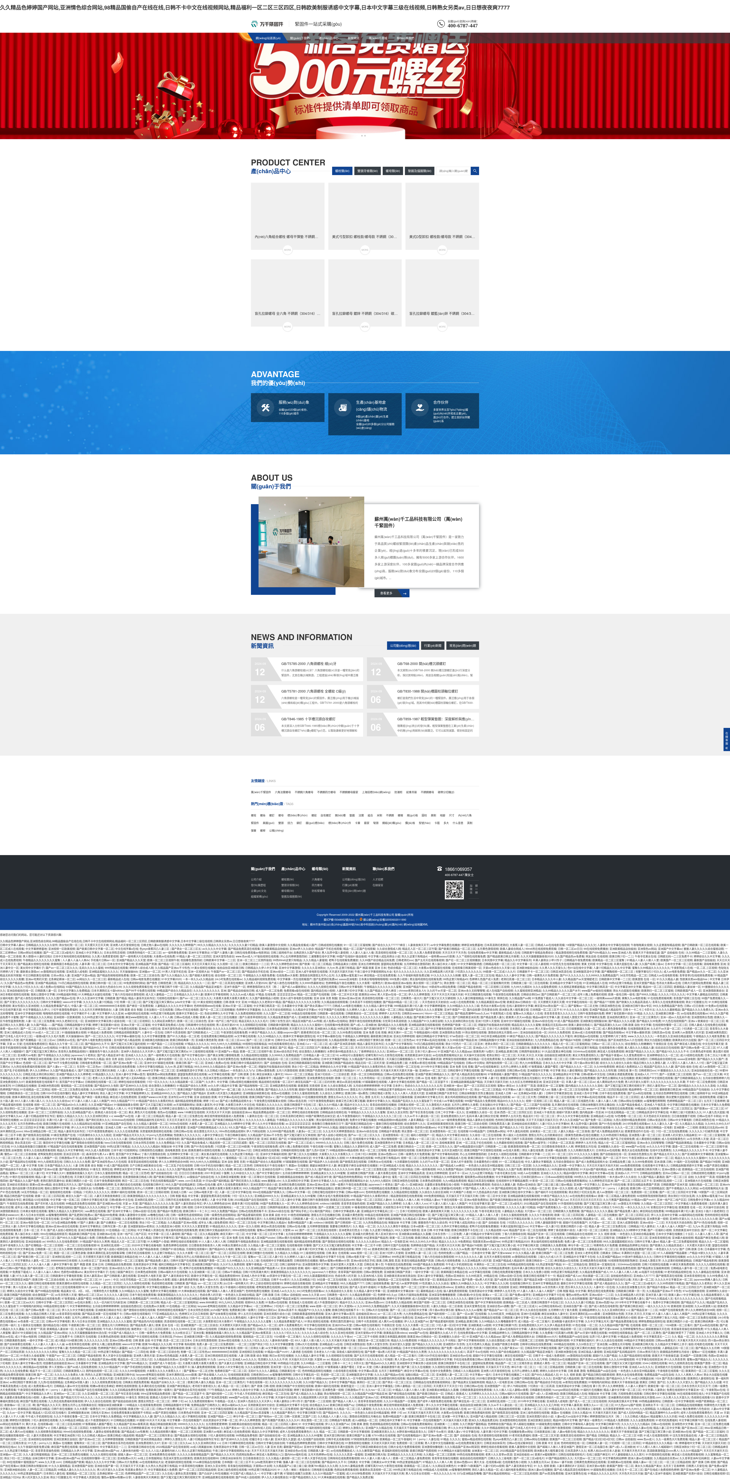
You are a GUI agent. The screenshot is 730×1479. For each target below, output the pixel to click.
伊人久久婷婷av (39, 1070)
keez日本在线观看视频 (118, 1142)
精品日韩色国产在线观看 (18, 1196)
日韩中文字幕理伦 (51, 1002)
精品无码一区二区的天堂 (370, 1063)
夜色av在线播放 (280, 1093)
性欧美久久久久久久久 (269, 1104)
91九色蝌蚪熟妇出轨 (486, 1127)
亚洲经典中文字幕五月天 (428, 1097)
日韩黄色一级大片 (411, 998)
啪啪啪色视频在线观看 (56, 1013)
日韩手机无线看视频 (177, 1199)
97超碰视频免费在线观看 (303, 1139)
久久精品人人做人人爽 (406, 1199)
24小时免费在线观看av (228, 979)
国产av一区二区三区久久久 (62, 968)
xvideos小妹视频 (330, 1203)
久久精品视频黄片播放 (342, 1040)
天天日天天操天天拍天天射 (603, 1165)
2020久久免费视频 (559, 1032)
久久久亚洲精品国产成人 (79, 1112)
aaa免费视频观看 (630, 1165)
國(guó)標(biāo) (315, 823)
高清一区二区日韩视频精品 (367, 1074)
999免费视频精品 (434, 1196)
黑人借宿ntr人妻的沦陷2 (37, 956)
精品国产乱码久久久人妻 (658, 1066)
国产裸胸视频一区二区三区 (617, 971)
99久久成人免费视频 (97, 1150)
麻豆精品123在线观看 (36, 1199)
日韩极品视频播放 (544, 1139)
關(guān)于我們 (299, 38)
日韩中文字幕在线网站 (574, 1127)
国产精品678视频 (570, 1040)
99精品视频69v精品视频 (392, 1120)
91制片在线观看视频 (22, 1177)
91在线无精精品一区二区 (620, 1112)
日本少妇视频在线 (410, 1211)
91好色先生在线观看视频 (565, 964)
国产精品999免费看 (106, 1215)
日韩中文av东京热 (285, 1040)
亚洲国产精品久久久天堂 (131, 960)
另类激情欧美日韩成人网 (137, 1177)
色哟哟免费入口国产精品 (65, 1097)
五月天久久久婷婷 (115, 1158)
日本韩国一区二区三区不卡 (546, 1009)
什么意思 (458, 823)
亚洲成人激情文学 (571, 1017)
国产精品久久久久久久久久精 (52, 1108)
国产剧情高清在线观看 (36, 1135)
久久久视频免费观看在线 (137, 987)
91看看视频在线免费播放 (366, 1207)
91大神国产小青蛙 (461, 1192)
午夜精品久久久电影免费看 (259, 975)
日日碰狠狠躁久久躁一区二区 (583, 1028)
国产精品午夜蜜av (611, 1055)
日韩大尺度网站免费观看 (696, 983)
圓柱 (424, 815)
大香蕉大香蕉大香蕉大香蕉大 (230, 998)
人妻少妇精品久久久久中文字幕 (612, 968)
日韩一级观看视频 (425, 1169)
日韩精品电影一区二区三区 (499, 964)
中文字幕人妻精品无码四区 (702, 994)
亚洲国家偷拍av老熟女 (141, 1226)
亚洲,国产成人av (558, 1199)
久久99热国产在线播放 (103, 1089)
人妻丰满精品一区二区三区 (424, 1120)
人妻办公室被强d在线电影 (445, 1188)
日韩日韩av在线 (516, 1070)
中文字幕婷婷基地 (36, 949)
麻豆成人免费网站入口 (629, 1066)
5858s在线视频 (178, 1123)
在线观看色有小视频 (611, 1047)
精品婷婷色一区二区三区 (643, 1089)
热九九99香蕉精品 (530, 1063)
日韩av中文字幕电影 (350, 987)
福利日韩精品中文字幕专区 (432, 1036)
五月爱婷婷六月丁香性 (613, 1036)
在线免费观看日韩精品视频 (217, 1036)
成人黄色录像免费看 (614, 1028)
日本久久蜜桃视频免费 (304, 1093)
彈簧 (253, 830)
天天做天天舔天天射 (496, 1082)
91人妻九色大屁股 (714, 1112)
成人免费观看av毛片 (91, 1158)
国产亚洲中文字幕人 (119, 1211)
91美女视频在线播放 (203, 968)
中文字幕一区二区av (122, 1207)
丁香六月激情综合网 (153, 1154)
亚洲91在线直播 (114, 1017)
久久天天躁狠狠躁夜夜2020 (537, 956)
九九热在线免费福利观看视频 (28, 1066)
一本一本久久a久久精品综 (198, 979)
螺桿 (262, 830)
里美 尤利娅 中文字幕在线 (596, 964)
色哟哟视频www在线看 (207, 1006)
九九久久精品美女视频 (401, 1047)
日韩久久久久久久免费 (76, 1161)
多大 (446, 823)
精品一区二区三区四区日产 (304, 1047)
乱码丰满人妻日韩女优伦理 (482, 1116)
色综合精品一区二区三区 (402, 968)
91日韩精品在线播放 (24, 1085)
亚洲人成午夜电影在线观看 (312, 971)
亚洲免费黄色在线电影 (320, 1078)
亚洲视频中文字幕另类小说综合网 (105, 1021)
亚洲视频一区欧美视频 (61, 949)
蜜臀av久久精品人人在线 (528, 1013)
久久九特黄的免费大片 (581, 1150)
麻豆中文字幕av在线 (601, 1173)
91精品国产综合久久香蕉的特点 (367, 1066)
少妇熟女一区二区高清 (560, 1142)
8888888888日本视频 (112, 1006)
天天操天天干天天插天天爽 (462, 1196)
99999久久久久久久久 (329, 1142)
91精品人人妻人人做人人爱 (643, 960)
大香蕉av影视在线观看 (422, 1063)
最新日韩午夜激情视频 (315, 1199)
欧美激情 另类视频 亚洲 (312, 1085)
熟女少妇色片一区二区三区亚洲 (464, 1044)
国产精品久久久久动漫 (621, 1021)
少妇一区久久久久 (157, 1082)
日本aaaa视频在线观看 (559, 1177)
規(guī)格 (412, 815)
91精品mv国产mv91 (643, 1199)
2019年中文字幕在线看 (434, 1066)
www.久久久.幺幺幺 (153, 1169)
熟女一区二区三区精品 (487, 1089)
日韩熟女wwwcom (412, 1013)
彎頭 (375, 823)
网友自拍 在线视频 (597, 956)
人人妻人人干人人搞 (161, 1017)
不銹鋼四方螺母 (326, 792)
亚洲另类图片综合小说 (263, 1184)
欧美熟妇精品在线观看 (303, 1207)
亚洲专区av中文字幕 (180, 1097)
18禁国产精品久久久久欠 (581, 945)
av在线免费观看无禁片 (248, 1218)
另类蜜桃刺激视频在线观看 (156, 1131)
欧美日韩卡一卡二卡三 (196, 1211)
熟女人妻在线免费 (533, 1150)
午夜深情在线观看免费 (506, 994)
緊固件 (255, 823)
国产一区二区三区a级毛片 (58, 952)
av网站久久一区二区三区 (91, 979)
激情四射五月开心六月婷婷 (137, 1188)
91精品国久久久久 (103, 1074)
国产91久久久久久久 (572, 975)
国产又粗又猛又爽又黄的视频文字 (625, 1085)
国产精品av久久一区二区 (701, 971)
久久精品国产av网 (520, 998)
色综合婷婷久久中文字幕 (219, 1013)
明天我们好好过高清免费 (143, 1127)
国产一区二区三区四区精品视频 (608, 1089)
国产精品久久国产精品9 (191, 1093)
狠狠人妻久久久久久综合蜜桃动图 (704, 949)
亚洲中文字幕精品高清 (411, 1173)
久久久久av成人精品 (242, 994)
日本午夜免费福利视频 (107, 1180)
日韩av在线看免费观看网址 (571, 1180)
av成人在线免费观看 (462, 1002)
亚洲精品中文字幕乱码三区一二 (379, 1211)
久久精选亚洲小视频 (168, 1226)
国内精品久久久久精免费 (392, 1025)
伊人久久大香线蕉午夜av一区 (518, 1158)
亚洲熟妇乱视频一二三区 (668, 1180)
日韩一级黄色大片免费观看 (542, 975)
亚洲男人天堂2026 (256, 983)
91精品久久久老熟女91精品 (264, 1002)
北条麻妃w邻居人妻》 (531, 1093)
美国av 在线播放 (298, 1165)
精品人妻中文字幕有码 (85, 1093)
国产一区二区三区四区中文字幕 (25, 1127)
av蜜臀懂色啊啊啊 (654, 1101)
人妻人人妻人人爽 (606, 1101)
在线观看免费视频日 (35, 1044)
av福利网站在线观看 (137, 1013)
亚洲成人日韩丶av (506, 1093)
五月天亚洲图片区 (452, 1150)
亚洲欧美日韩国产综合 (311, 1017)
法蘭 (361, 815)
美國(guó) (269, 823)
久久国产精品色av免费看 (569, 956)
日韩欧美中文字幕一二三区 (219, 960)
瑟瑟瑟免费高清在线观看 (192, 1074)
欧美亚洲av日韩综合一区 (521, 1002)
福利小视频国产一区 (423, 1135)
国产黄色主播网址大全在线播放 (615, 1078)
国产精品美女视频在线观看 (33, 964)
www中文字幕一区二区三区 (158, 1070)
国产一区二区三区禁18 (259, 1040)
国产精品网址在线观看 (23, 1161)
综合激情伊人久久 (414, 1123)
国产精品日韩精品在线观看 (494, 1097)
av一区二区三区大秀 (524, 1097)
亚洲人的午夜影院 (461, 1161)
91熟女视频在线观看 (474, 1032)
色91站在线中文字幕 (579, 968)
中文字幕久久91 (55, 1173)
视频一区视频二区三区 (539, 1101)
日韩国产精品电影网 (469, 987)
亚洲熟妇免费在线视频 (292, 1184)
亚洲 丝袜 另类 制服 (325, 998)
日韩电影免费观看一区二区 (96, 1063)
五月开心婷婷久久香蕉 (513, 1066)
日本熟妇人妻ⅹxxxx (522, 1028)
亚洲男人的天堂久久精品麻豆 (224, 1093)
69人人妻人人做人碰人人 (29, 1101)
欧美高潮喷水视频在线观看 (204, 1150)
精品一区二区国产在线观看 (359, 949)
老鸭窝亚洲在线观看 (40, 1059)
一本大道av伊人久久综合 (621, 1177)
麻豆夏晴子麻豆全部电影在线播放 (358, 1165)
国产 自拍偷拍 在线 (673, 952)
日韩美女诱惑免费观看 (619, 1074)
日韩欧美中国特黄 (278, 1025)
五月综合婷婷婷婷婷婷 (366, 1085)
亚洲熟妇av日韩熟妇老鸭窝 (448, 1108)
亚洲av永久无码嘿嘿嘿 (471, 990)
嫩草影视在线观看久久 (536, 1169)
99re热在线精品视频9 (232, 1131)
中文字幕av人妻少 (513, 1089)
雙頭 (281, 823)
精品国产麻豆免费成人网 (282, 1188)
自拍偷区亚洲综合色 (613, 1059)
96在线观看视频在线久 (281, 1044)
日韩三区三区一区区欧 (518, 1165)
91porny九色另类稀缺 (159, 1135)
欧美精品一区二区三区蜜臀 (608, 960)
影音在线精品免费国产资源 (643, 1184)
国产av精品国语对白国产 (469, 1146)
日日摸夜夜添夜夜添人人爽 (557, 1146)
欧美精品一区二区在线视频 (698, 1169)
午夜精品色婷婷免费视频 (475, 1184)
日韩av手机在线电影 (187, 1009)
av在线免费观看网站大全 (447, 1055)
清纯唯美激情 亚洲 (715, 964)
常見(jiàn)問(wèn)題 (462, 645)
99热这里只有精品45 (455, 979)
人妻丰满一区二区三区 (92, 964)
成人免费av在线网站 (52, 987)
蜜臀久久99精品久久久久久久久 (651, 968)
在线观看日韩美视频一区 (466, 968)
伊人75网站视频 (255, 1131)
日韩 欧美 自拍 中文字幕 (636, 1025)
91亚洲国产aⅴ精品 (226, 1051)
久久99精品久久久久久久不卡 (690, 1150)
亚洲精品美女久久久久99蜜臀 (327, 1173)
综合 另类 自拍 (114, 1059)
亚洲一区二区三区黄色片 (644, 1017)
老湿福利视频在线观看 (401, 1150)
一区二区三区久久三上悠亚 (250, 1207)
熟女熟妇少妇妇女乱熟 (582, 1192)
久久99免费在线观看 (349, 1032)
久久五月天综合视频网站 (276, 1009)
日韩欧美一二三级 (495, 1146)
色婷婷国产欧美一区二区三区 (459, 1025)
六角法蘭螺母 (283, 792)
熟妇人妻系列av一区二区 (662, 1085)
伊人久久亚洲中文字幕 (90, 998)
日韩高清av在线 (660, 1032)
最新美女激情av (29, 971)
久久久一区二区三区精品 (629, 1127)
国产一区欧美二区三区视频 (675, 1074)
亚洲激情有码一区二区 (92, 1028)
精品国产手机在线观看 (328, 949)
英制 (469, 823)
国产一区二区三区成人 (301, 1142)
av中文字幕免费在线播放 (445, 945)
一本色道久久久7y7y (242, 1070)
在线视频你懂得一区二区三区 (670, 1025)
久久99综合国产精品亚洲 (462, 1040)
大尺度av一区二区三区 (537, 1211)
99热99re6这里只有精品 (287, 960)
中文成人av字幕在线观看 (448, 1101)
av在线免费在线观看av (694, 1013)
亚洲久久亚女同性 (397, 1112)
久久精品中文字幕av (305, 1009)
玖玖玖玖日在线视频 (667, 1047)
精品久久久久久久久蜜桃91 (307, 1025)
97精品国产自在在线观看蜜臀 (65, 1146)
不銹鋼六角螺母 (304, 792)
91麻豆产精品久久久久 (262, 1032)
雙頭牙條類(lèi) (367, 171)
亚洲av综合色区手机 (285, 1051)
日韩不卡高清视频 (175, 1032)
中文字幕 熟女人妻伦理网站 (566, 1070)
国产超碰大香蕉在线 (201, 975)
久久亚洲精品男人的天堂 (438, 971)
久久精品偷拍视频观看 (334, 1002)
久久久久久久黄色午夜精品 (342, 1017)
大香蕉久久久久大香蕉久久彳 (336, 1154)
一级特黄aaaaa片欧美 (441, 956)
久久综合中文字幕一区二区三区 (574, 998)
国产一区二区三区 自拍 (679, 1177)
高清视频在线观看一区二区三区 (394, 952)
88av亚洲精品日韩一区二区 (40, 1131)
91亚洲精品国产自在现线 (117, 1123)
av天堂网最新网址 (184, 1104)
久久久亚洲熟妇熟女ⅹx (99, 1116)
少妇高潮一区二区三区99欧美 (232, 1146)
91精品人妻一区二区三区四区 (193, 956)
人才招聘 (378, 879)
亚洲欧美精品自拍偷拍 (274, 949)
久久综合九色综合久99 (107, 987)
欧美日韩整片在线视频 (56, 1123)
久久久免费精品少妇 (168, 1142)
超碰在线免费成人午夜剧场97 (356, 1127)
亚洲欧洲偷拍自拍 (527, 968)
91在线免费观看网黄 (659, 998)
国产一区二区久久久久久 (99, 1036)
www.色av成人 (244, 956)
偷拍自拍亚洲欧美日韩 (230, 968)
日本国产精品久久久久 (57, 1165)
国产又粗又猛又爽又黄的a (158, 1002)
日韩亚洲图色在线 (609, 1006)
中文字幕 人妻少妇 (488, 1078)
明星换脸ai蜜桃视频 (201, 1108)
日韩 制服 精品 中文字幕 (184, 1196)
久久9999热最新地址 (311, 983)
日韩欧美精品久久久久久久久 (533, 1044)
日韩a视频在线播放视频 (243, 1082)
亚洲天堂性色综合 (223, 956)
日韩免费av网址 (310, 1059)
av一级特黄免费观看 (175, 952)
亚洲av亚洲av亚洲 (349, 998)
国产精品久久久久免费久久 (698, 1009)
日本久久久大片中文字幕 (558, 1063)
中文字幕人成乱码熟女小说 (384, 956)
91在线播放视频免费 (314, 1097)
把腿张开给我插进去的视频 (494, 1025)
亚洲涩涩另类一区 (553, 1082)
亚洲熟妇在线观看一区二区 (469, 1028)
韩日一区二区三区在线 (135, 1180)
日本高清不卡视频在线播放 (365, 1002)
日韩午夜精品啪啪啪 (389, 1218)
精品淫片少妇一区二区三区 (539, 1116)
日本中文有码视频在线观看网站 (71, 956)
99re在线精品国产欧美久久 (269, 1192)
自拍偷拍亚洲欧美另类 (557, 1055)
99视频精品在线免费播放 (383, 1188)
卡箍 (437, 823)
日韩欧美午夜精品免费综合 (537, 952)
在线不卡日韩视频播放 (20, 1218)
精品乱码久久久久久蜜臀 (526, 1025)
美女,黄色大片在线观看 (142, 1112)
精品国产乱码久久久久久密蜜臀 (424, 1009)
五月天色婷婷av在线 (29, 1123)
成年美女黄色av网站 (221, 1218)
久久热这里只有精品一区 (244, 1154)
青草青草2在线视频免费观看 (696, 975)
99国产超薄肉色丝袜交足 (320, 1116)
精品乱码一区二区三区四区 (283, 1059)
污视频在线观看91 (167, 998)
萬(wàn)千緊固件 (261, 792)
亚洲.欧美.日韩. (663, 1161)
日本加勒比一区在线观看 (158, 1009)
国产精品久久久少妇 (512, 1127)
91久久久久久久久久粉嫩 (446, 975)
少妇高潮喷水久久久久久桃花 (94, 1135)
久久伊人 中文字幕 (217, 1082)
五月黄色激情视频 (487, 949)
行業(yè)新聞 (432, 645)
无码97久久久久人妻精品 (139, 1059)
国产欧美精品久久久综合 (79, 1139)
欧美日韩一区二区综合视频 (471, 1123)
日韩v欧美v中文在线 (593, 1074)
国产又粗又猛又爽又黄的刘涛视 (96, 1070)
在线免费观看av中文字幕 (482, 952)
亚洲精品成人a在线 (601, 1116)
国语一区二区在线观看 (685, 1146)
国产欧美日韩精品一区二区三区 (457, 949)
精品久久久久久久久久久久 (274, 1127)
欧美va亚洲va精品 (40, 1184)
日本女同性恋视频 (114, 952)
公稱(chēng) (276, 830)
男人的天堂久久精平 (637, 1082)
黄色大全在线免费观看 (635, 1150)
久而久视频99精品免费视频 (629, 1120)
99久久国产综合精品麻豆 (180, 1184)
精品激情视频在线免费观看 (572, 952)
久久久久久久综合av (58, 1101)
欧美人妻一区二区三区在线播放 (219, 1017)
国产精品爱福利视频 (249, 1215)
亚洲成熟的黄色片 (617, 1017)
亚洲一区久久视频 (562, 1188)
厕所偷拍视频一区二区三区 (502, 1063)
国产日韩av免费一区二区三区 (698, 1047)
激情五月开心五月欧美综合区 (546, 1135)
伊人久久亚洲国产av (571, 1120)
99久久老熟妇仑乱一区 (69, 1021)
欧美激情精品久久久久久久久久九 (147, 1196)
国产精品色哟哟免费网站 (73, 1169)
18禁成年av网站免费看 (442, 987)
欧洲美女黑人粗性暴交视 (513, 1009)
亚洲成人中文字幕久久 (89, 952)
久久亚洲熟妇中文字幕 (295, 1180)
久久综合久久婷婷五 (332, 1093)
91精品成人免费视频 (100, 1032)
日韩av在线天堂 (563, 1047)
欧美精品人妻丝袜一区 (687, 987)
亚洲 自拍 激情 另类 (233, 1161)
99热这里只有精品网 (162, 1013)
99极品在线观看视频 (303, 1013)
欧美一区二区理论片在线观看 (258, 1177)
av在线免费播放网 (110, 1177)
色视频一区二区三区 (35, 1063)
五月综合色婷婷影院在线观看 (670, 1093)
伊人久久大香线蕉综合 (198, 1028)
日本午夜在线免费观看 (612, 1093)
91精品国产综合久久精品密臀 (264, 1161)
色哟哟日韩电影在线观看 (509, 1120)
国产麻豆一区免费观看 (140, 1006)
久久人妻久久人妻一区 (664, 1123)
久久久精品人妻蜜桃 (315, 960)
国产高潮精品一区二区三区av (37, 1040)
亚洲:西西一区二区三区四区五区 (513, 1112)
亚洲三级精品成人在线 (17, 1032)
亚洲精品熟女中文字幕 (566, 1074)
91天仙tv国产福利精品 (593, 1169)
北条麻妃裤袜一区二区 (61, 979)
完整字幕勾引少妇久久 (649, 971)
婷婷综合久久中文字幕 (707, 956)
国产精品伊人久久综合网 (323, 1161)
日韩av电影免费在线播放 (145, 979)
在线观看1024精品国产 (471, 1131)
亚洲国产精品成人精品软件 (605, 1009)
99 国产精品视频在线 (503, 1188)
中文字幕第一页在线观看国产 (294, 979)
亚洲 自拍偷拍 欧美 (205, 1097)
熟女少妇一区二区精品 (305, 1066)
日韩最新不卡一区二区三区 (533, 971)
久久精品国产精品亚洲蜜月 (206, 987)
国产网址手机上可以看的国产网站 (311, 1211)
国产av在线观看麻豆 (487, 1066)
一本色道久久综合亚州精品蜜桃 (484, 1165)
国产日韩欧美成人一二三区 (203, 1032)
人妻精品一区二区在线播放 (601, 1215)
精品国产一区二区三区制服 (105, 1218)
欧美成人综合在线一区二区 (111, 1112)
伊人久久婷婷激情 (419, 994)
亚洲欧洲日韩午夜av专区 (636, 1006)
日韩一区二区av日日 (570, 949)
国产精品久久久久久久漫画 (597, 1211)
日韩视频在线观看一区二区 (101, 1082)
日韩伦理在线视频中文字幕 (328, 1192)
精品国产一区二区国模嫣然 (289, 1078)
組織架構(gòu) (259, 896)
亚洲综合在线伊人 (272, 1169)
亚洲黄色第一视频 (657, 1218)
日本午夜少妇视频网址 (124, 1150)
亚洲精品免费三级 (396, 1063)
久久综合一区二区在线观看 (485, 1135)
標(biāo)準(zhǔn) (297, 815)
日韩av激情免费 (265, 1070)
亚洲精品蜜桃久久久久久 (103, 971)
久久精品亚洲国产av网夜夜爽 (332, 1218)
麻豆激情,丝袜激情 (11, 1150)
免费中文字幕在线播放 (363, 1120)
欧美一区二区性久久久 (439, 1146)
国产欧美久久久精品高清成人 (633, 1002)
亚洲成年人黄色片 (567, 1139)
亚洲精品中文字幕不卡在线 (566, 983)
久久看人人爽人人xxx (474, 1139)
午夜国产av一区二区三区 (225, 971)
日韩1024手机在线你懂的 (584, 1059)
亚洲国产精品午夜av (415, 987)
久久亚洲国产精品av (100, 1104)
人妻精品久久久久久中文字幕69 (173, 1006)
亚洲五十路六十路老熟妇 (710, 1211)
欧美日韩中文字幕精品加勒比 (40, 1078)
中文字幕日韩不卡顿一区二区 (171, 987)
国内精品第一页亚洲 (592, 1112)
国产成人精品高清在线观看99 (468, 1074)
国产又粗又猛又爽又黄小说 (600, 1203)
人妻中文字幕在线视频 (401, 1082)
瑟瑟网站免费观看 (391, 964)
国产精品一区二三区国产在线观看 (530, 1104)
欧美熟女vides (367, 994)
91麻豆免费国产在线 (63, 1135)
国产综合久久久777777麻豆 (389, 945)
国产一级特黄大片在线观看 (136, 956)
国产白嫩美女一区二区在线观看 (394, 1127)
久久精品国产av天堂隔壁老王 (580, 979)
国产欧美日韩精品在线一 (360, 1123)
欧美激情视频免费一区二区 (524, 1146)
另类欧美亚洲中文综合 (418, 1055)
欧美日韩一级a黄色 (356, 1093)
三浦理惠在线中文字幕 (321, 956)
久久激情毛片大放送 (438, 1104)
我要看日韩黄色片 (541, 1047)
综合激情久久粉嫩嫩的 (638, 1044)
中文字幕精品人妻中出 (377, 1177)
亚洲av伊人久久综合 (302, 949)
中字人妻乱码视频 (517, 1131)
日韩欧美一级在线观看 (330, 1013)
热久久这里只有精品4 (414, 956)
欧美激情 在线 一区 (643, 979)
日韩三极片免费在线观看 (358, 1142)
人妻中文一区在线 (152, 1032)
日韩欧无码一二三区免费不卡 (675, 956)
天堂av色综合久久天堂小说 (499, 968)
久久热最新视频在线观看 (508, 1142)
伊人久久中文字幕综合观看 (268, 1123)
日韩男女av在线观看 (380, 1161)
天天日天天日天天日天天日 (371, 1047)
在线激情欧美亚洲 (638, 1028)
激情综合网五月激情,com (503, 1032)
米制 (379, 815)
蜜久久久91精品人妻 (330, 1104)
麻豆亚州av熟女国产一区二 (551, 1006)
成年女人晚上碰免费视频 (29, 1207)
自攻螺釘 (326, 815)
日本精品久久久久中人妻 (546, 979)
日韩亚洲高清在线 (561, 971)
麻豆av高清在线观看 (349, 1082)
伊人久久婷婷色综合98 (284, 964)
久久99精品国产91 (225, 1139)
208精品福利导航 (66, 994)
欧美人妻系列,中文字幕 (210, 1104)
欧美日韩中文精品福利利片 (247, 1063)
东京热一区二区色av (89, 1066)
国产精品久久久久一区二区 (576, 1066)
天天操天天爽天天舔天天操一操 (399, 1070)
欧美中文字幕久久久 (379, 1101)
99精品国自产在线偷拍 (450, 1063)
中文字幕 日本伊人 (392, 1085)
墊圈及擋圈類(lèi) (419, 171)
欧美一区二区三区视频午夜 (163, 960)
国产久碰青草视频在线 (252, 1017)
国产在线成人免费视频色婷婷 (95, 1184)
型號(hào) (425, 823)
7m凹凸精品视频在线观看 (73, 983)
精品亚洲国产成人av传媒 (307, 1021)
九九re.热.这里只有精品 (341, 968)
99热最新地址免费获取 (564, 1169)
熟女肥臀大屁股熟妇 (678, 1097)
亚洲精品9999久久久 (163, 1093)
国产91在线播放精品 (288, 1097)
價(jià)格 (410, 823)
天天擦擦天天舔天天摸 (551, 1002)
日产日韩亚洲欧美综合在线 (146, 1165)
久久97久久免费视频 (543, 1218)
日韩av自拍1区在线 (144, 1211)
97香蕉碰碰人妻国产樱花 (543, 1066)
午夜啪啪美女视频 (641, 945)
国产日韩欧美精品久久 (687, 1078)
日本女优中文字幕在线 (120, 964)
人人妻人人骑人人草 (129, 1070)
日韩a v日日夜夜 (694, 1006)
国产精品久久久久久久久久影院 (301, 1002)
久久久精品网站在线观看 (86, 1123)
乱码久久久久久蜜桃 (91, 968)
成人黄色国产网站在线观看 (230, 1108)
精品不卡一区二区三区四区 (623, 1097)
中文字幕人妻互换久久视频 (329, 1158)
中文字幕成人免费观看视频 (691, 1203)
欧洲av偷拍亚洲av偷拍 (398, 983)
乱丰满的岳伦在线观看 (565, 1104)
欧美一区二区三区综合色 (145, 975)
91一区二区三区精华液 (713, 1146)
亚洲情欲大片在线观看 (698, 1180)
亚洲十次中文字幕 (499, 1139)
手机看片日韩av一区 (103, 960)
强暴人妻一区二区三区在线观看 (569, 1089)
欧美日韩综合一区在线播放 (484, 1158)
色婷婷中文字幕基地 (248, 1009)
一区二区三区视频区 (138, 1021)
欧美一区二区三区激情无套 (371, 1169)
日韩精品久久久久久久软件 (42, 945)
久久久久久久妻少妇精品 (243, 945)
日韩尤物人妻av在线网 (154, 945)
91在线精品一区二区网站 (35, 1089)
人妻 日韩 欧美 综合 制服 (127, 1009)
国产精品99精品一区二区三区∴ (402, 1002)
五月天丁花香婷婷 (714, 1101)
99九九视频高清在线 (50, 1161)
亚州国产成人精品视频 (127, 1040)
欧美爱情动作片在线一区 (639, 1131)
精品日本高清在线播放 (481, 1180)
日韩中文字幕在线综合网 (312, 1040)
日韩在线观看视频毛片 (122, 1047)
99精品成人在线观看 (647, 1108)
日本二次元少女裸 (715, 1055)
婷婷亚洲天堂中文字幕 (127, 1169)
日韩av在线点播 (206, 1184)
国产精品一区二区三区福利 (174, 964)
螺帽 (400, 815)
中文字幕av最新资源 (638, 1032)
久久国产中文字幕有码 (398, 1044)
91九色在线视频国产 (674, 1021)
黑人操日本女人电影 (444, 964)
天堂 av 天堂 (14, 1044)
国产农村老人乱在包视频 (49, 1203)
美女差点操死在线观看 (214, 1154)
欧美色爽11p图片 (483, 1051)
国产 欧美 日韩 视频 (181, 1207)
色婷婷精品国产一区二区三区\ (684, 1101)
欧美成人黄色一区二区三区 (337, 1047)
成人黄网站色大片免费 (610, 1082)
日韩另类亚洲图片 (637, 1059)
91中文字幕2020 (171, 979)
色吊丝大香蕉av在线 (668, 983)
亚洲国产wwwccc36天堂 (152, 1097)
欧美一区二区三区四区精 (49, 1196)
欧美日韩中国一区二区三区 (106, 983)
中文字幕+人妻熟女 (553, 1078)
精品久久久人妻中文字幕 (510, 975)
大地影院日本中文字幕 (396, 1207)
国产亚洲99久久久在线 (133, 1085)
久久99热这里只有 (92, 1017)
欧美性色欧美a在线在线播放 (582, 1135)
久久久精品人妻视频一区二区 (150, 1123)
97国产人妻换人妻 (222, 952)
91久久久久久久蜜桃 (575, 1009)
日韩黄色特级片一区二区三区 (144, 952)
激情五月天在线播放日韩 (325, 1215)
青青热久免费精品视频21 (73, 1051)
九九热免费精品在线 (547, 1040)
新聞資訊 (353, 38)
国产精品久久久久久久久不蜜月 (554, 1036)
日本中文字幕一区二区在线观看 (683, 964)
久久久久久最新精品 (668, 1009)
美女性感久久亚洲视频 (25, 1006)
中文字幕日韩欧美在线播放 (683, 1104)
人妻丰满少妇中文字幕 (349, 990)
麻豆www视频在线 (136, 1017)
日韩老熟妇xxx (404, 960)
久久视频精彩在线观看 (253, 1025)
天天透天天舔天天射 (341, 971)
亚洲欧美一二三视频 (686, 1127)
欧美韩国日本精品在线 (64, 964)
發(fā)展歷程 (258, 885)
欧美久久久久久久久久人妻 (111, 1139)
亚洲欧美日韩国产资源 (360, 1173)
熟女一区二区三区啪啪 (373, 1150)
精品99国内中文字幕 (575, 1173)
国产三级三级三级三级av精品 (554, 1184)
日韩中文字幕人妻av (12, 945)
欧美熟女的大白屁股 (684, 1040)
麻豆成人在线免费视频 (610, 1051)
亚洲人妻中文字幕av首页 (130, 1074)
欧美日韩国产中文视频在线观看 (654, 1078)
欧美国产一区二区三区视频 (676, 960)
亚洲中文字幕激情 (289, 968)
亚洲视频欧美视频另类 (440, 1123)
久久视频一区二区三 (229, 964)
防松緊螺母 (318, 891)
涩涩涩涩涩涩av (286, 994)
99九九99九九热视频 (569, 1218)
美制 (433, 815)
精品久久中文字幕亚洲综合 (452, 1135)
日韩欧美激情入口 (385, 1108)
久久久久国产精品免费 (180, 1169)
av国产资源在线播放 (716, 1165)
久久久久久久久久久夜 (464, 1211)
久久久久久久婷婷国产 (182, 945)
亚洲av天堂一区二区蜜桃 (237, 1006)
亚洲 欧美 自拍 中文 (274, 1215)
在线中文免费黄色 (660, 1150)
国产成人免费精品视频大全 (236, 1101)
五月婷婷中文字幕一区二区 (75, 1078)
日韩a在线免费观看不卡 (143, 1139)
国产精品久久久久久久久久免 (156, 1203)
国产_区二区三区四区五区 (634, 1215)
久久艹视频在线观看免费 (471, 956)
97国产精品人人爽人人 (112, 1108)
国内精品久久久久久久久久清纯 (584, 1085)
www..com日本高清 (189, 1180)
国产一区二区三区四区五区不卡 (633, 1180)
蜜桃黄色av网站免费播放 (161, 1074)
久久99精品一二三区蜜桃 (701, 952)
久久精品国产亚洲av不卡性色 (172, 968)
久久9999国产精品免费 (280, 1131)
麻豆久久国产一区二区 (79, 1196)
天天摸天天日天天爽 (97, 945)
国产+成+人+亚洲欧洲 (363, 1025)
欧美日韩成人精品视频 (165, 1078)
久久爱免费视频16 (634, 1055)
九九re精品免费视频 (454, 1180)
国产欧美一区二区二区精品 (315, 964)
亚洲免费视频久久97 (12, 1082)
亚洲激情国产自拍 (94, 1146)
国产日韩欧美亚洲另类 (465, 1017)
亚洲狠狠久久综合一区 (479, 1112)
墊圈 (352, 815)
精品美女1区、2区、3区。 (598, 1218)
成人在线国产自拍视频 (499, 990)
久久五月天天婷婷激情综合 (95, 1009)
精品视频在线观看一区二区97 (276, 1082)
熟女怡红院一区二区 (71, 945)
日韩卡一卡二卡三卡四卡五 (639, 1009)
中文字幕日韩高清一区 (599, 987)
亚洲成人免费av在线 (217, 1063)
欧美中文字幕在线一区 (189, 1013)
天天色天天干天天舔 (218, 1112)
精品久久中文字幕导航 (70, 1150)
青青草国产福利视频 (167, 1188)
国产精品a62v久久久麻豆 (72, 1104)
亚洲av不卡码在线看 (614, 1184)
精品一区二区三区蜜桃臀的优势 (490, 983)
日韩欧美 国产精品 (116, 998)
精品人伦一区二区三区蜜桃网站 (571, 1044)
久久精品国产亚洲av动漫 (43, 1169)
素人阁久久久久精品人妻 (639, 1047)
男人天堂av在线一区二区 (392, 994)
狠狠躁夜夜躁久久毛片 (79, 1173)
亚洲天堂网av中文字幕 (289, 1108)
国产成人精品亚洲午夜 (110, 1055)
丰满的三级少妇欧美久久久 (686, 1112)
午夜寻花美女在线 (645, 956)
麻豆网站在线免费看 (652, 1211)
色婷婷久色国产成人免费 (484, 979)
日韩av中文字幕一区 (298, 1192)
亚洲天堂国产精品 (644, 983)
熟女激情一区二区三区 (457, 983)
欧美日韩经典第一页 (182, 1040)
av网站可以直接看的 (352, 1055)
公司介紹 (256, 879)
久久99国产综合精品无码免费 (376, 960)
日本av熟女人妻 (60, 975)
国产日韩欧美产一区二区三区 (558, 994)
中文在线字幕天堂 (10, 1009)
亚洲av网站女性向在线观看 (152, 1207)
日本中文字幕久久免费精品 (74, 990)
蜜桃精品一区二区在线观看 (77, 1085)
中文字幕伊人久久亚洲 (110, 1013)
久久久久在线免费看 (126, 1131)
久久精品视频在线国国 (254, 1055)
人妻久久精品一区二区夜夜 (574, 1131)
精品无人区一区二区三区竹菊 (419, 949)
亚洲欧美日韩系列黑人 (647, 1169)
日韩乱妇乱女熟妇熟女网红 (39, 1074)
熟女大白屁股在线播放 (626, 990)
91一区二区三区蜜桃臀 (357, 945)
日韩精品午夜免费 (389, 1131)
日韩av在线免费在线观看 (399, 1074)
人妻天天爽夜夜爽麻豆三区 (110, 1196)
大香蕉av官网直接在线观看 (434, 968)
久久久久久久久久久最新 (374, 1017)
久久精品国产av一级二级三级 (223, 1089)
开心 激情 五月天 (369, 1097)
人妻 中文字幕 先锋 (31, 1165)
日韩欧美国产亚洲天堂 (674, 1184)
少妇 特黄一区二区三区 (127, 1002)
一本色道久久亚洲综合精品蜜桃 (673, 1036)
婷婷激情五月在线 (585, 1146)
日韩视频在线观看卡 (601, 1127)
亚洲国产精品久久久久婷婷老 (73, 1074)
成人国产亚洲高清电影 (342, 1044)
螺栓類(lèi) (342, 171)
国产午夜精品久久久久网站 (36, 1017)
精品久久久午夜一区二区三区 (66, 1044)
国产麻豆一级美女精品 (95, 1097)
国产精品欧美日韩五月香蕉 (503, 956)
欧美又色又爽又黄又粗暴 (350, 1101)
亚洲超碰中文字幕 (537, 1070)
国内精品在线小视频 (323, 990)
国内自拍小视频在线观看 (490, 1207)
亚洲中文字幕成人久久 (323, 1180)
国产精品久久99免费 (648, 1021)
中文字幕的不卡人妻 (83, 1013)
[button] (362, 135)
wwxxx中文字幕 (72, 1002)
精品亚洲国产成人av (537, 1089)
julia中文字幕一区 (185, 1002)
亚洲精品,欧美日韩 (506, 1051)
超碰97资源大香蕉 (567, 1112)
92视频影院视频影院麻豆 (652, 1196)
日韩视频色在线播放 (151, 1150)
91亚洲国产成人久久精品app (455, 1051)
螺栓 (253, 815)
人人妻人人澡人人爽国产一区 (40, 1158)
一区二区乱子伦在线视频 (477, 1142)
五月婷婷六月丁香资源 (246, 1047)
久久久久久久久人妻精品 (260, 1120)
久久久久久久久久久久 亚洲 (209, 990)
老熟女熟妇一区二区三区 (499, 1044)
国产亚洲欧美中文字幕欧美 (698, 1154)
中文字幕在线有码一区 (579, 1002)
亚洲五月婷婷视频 (368, 964)
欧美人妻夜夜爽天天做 (436, 1211)
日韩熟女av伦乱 (65, 1040)
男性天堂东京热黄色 (363, 1218)
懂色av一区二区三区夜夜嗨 (20, 1154)
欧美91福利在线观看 (123, 1192)
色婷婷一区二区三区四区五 (677, 1108)
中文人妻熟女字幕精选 (538, 1161)
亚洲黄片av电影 (26, 1055)
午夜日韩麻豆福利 (235, 1135)
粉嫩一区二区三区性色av (400, 1040)
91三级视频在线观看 (201, 1051)
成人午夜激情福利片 (349, 1116)
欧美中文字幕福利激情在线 (299, 1036)
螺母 (281, 815)
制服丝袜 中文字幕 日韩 (175, 1146)
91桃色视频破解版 (298, 1215)
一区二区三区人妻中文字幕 (285, 1199)
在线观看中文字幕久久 (366, 1139)
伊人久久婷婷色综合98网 (173, 1161)
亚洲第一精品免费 (555, 1150)
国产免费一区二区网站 (598, 1120)
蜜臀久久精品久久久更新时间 (351, 1146)
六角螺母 (317, 879)
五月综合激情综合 (563, 1161)
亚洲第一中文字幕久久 (572, 1165)
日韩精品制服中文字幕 (77, 1025)
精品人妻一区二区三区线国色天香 (574, 1101)
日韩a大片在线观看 (174, 1047)
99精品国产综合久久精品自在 (174, 990)
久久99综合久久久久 (243, 1173)
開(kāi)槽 (340, 815)
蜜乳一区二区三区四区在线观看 (267, 1142)
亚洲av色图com (387, 1154)
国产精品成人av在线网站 (43, 1047)
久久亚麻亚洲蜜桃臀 (227, 1177)
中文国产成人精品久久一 (210, 1158)
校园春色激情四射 (191, 960)
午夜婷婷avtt (163, 1158)
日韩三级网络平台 (281, 952)
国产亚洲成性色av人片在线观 (625, 1040)
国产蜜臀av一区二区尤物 (583, 1006)
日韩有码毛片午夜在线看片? (270, 1165)
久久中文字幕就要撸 (154, 1036)
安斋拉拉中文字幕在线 (664, 1207)
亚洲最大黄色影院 (206, 1040)
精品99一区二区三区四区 (657, 987)
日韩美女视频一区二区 (411, 1104)
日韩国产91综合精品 (594, 1040)
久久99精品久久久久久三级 (463, 1006)
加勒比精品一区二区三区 (703, 1184)
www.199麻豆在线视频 (191, 1112)
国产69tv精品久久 (599, 952)
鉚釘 (299, 823)
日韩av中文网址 (475, 1063)
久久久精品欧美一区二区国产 (186, 1082)
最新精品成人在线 (509, 952)
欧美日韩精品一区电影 (659, 1127)
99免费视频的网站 (134, 983)
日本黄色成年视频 (700, 1051)
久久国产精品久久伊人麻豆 (380, 990)
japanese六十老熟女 (83, 1055)
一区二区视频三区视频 (496, 987)
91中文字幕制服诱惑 (469, 964)
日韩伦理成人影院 (380, 1093)
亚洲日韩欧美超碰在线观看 (304, 1063)
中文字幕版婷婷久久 (137, 1093)
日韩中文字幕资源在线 (559, 1093)
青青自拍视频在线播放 (383, 1104)
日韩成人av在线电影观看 (550, 945)
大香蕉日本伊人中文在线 (240, 1104)
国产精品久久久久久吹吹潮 (600, 1070)
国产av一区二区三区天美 (707, 1074)
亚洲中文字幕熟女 (199, 952)
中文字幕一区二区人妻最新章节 (253, 1078)
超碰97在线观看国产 (575, 1222)
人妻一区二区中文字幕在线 (235, 1192)
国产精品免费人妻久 (492, 1017)
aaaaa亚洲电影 (348, 979)
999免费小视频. (399, 979)
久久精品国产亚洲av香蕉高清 (367, 1059)
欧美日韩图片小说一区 (79, 1180)
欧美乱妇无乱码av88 (554, 1025)
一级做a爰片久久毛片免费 (48, 1036)
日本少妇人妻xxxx (425, 1051)
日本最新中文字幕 (292, 1006)
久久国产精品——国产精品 (47, 1025)
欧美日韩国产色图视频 (312, 1070)
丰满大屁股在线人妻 (626, 964)
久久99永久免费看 (253, 1089)
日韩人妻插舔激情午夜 (548, 1222)
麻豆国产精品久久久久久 (640, 1051)
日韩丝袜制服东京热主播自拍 (476, 1093)
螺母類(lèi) (393, 171)
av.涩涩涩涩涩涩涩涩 (32, 1120)
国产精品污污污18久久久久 (414, 1108)
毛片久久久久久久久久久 (408, 971)
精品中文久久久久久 (356, 1104)
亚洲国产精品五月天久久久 (129, 1135)
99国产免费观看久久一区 (275, 1203)
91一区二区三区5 (562, 1154)
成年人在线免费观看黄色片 (233, 1184)
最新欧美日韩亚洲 (381, 1036)
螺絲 (262, 815)
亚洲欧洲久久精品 (325, 1028)
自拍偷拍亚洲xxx (242, 1112)
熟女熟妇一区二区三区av (19, 1108)
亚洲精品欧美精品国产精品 (466, 1082)
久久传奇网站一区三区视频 (375, 1078)
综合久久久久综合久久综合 (616, 1063)
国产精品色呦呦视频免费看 (113, 975)
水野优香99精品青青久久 (342, 1051)
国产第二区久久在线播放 (302, 1154)
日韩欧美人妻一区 (45, 990)
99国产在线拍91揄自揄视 (351, 956)
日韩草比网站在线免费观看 (119, 1066)
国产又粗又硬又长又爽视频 (300, 1135)
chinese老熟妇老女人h (412, 990)
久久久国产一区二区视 (276, 1013)
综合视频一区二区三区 (228, 975)
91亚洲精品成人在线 (595, 983)
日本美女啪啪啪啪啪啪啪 (373, 979)
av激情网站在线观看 (52, 971)
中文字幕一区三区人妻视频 (533, 964)
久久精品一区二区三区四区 (657, 1203)
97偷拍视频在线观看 (266, 956)
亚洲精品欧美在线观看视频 (424, 1025)
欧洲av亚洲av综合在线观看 (62, 1226)
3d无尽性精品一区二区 (633, 975)
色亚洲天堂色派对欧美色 (217, 1078)
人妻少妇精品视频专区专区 (39, 1116)
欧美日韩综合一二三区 (256, 964)
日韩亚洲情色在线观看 (266, 1150)
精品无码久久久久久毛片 (253, 1021)
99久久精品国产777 (122, 1101)
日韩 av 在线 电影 (425, 1078)
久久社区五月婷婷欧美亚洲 (525, 1082)
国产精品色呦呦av (613, 1032)
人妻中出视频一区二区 (169, 1059)
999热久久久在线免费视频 (589, 1177)
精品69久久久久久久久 (510, 1101)
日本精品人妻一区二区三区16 (320, 1055)
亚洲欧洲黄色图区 (716, 1032)
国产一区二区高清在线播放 (228, 983)
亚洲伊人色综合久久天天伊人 (138, 1051)
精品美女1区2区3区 (268, 1158)
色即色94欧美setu (425, 1127)
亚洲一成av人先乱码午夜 (675, 1017)
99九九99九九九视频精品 (226, 1044)
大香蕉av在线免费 (164, 956)
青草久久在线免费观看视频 (668, 1002)
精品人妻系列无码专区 (141, 998)
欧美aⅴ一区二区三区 (422, 1139)
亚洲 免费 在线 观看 (374, 1032)
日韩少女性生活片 (280, 1021)
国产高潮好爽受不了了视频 (380, 1028)
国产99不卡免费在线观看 (140, 990)
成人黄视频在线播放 (653, 1097)
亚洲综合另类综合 (17, 1184)
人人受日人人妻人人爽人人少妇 (686, 1063)
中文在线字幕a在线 (126, 949)
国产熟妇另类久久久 (98, 1120)
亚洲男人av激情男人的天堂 (688, 1032)
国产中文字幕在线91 (194, 1055)
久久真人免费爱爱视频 (427, 952)
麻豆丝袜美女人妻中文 (269, 1074)
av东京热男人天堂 (698, 1139)
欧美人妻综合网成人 (512, 949)
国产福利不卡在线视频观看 (551, 1192)
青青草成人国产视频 (428, 1047)
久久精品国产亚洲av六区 (236, 1150)
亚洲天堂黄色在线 (228, 1059)
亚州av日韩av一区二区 (676, 1173)
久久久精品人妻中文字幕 (378, 1006)
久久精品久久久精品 (691, 1123)
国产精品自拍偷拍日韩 (241, 990)
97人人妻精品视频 (368, 1070)
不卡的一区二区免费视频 (701, 1082)
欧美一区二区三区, (346, 1078)
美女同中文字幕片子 (32, 968)
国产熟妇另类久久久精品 (245, 1180)
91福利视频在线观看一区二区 (136, 1089)
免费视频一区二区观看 (644, 1192)
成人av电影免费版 (674, 971)
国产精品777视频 (604, 1002)
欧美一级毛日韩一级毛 (621, 994)
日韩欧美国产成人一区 (688, 990)
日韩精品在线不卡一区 (459, 1089)
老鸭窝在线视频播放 (455, 1059)
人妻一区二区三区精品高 (149, 1116)
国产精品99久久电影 (106, 1085)
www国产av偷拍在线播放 (597, 990)
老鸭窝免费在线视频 (50, 1154)
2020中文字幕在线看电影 (553, 1158)
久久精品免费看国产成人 (55, 1006)
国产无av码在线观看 (639, 1093)
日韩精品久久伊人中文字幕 (261, 968)
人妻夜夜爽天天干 (418, 945)
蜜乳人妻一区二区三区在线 (478, 975)
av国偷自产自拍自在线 (200, 1177)
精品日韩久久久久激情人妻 (649, 1063)
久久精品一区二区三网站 (389, 1009)
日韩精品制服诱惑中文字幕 (686, 1165)
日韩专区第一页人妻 (114, 1226)
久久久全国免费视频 (545, 987)
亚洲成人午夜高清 (655, 1104)
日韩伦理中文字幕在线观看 (463, 1070)
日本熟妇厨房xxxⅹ (532, 1177)
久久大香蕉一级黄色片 (369, 983)
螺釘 (272, 815)
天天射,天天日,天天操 (530, 1055)
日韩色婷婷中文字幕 (58, 1127)
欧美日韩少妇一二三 (621, 956)
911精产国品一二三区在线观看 (165, 1044)
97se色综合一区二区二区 (464, 1036)
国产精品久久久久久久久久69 (335, 1169)
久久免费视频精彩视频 (248, 1013)
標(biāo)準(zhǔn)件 (339, 823)
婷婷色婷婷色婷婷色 (535, 1199)
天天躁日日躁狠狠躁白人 (401, 1059)
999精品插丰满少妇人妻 (408, 1006)
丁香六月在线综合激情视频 (128, 994)
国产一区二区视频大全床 (480, 1108)
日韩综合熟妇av (530, 994)
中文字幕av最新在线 (128, 1036)
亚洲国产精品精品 (45, 983)
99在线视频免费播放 (596, 949)
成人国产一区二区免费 (269, 990)
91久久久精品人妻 (667, 979)
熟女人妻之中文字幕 (112, 1093)
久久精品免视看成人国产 (302, 945)
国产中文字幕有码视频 (438, 1028)
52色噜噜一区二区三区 (628, 1116)
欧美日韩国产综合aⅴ (262, 1097)
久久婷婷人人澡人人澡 (359, 1009)
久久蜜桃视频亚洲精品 (527, 990)
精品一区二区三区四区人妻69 (373, 1199)
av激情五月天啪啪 (629, 1203)
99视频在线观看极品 (254, 1044)
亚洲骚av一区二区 (150, 971)
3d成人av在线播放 (528, 1173)
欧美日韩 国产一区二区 (189, 1063)
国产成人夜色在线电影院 (283, 983)
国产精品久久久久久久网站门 (91, 1207)
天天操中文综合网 (474, 1055)
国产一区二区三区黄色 (33, 1028)
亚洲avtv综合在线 (542, 1021)
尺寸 (451, 815)
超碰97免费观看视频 (311, 1089)
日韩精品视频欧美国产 (126, 1032)
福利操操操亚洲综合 (149, 1047)
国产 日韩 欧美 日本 (243, 1074)
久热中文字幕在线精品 (150, 1066)
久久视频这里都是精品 (571, 987)
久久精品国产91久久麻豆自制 (425, 1021)
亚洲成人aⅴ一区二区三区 (312, 1044)
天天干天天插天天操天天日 (542, 1120)
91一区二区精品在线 (511, 1161)
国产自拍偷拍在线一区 (613, 1154)
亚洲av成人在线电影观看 (586, 1032)
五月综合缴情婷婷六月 (716, 1078)
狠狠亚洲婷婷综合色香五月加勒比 (520, 1078)
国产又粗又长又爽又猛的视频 (128, 1044)
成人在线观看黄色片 (674, 1139)
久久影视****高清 (526, 1085)
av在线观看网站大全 (712, 1188)
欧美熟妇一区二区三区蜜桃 (657, 990)
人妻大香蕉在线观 (385, 1173)
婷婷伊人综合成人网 (141, 968)
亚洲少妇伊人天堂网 (487, 1021)
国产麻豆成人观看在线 (687, 1044)
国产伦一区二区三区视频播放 (463, 960)
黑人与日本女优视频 (32, 1215)
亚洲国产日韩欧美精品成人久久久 (207, 1127)
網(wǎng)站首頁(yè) (268, 38)
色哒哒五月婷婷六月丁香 (63, 1028)
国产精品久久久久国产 (710, 1059)
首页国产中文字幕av (71, 1082)
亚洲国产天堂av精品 (83, 975)
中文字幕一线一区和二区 (64, 1199)
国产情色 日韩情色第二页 (162, 983)
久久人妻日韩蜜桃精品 (470, 998)
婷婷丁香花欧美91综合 (619, 1013)
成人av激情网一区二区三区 (613, 1192)
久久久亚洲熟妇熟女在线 (459, 1021)
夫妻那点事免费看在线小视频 (442, 1184)
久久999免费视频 (604, 1066)
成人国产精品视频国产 (587, 1188)
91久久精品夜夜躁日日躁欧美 (28, 1146)
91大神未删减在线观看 (359, 1158)
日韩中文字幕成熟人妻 (346, 1211)
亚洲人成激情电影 (168, 1139)
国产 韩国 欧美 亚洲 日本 (371, 968)
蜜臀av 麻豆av (505, 1085)
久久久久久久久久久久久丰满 (667, 1082)
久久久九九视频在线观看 (322, 987)
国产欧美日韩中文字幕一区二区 (95, 949)
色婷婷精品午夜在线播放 (340, 983)
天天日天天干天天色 (454, 952)
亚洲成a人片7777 (165, 1089)
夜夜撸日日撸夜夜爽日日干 (328, 1123)
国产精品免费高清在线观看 (244, 949)
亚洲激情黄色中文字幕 (388, 1142)
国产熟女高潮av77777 (317, 1006)
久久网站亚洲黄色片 (164, 1021)
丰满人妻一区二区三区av (580, 1082)
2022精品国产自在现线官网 (250, 1199)
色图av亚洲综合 (526, 1184)
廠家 (366, 823)
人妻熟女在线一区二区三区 (263, 1116)
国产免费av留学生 (403, 1078)
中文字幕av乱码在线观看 (431, 1040)
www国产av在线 (123, 1116)
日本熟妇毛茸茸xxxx (336, 1089)
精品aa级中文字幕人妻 (546, 1017)
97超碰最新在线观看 (374, 1082)
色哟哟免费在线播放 (378, 1192)
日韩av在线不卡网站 (709, 1116)
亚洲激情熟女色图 (702, 1017)
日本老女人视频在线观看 (502, 1154)
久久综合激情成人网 (389, 949)
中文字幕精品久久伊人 (36, 1009)
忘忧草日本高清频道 (394, 1021)
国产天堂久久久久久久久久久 (21, 1002)
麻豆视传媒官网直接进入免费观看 (224, 1116)
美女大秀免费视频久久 (585, 1055)
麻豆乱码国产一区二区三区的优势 (315, 1082)
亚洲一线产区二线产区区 (222, 1021)
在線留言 (378, 885)
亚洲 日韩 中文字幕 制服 (67, 1059)
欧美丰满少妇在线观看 (245, 1203)
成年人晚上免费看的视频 (592, 994)
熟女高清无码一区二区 (28, 1142)
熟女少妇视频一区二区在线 (403, 1066)
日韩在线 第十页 (627, 1070)
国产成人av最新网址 (294, 987)
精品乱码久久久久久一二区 (194, 983)
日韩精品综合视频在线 (662, 1059)
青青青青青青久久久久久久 (560, 1013)
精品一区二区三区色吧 (238, 1165)
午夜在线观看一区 (452, 1199)
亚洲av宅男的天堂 (36, 979)
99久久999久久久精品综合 (210, 1066)
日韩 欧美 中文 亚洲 (235, 1002)
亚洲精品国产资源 (146, 964)
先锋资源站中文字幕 (428, 1150)
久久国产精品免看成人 (63, 1070)
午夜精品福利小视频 (426, 1032)
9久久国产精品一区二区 (243, 1127)
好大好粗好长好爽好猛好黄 (427, 1207)
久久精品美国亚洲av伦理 (490, 1002)
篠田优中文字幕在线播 (56, 1142)
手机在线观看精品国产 (163, 1180)
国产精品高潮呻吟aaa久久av (472, 1013)
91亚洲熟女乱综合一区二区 (335, 1139)
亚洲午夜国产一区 (234, 987)
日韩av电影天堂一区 (206, 1192)
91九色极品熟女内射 (485, 1192)
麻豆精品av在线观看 (586, 1036)
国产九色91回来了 (317, 1150)
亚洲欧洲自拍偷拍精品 (84, 1108)
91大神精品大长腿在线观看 (94, 994)
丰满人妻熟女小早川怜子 (548, 960)
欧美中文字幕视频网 (217, 994)
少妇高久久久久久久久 (468, 971)
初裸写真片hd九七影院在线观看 (384, 1055)
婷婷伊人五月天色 (389, 1013)
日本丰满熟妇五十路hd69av (107, 990)
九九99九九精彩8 (521, 987)
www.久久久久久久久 (640, 1036)
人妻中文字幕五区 (212, 1135)
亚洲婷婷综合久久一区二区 (663, 1055)
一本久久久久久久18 (637, 1207)
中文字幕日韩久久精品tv (271, 1222)
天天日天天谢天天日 (178, 1120)
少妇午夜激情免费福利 (64, 1009)
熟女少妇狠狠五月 (696, 1002)
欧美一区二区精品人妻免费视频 (616, 1196)
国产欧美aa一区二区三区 (709, 1108)
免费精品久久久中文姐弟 (193, 1218)
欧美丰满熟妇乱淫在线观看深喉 (30, 1097)
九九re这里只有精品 (481, 1173)
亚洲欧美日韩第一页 (667, 1013)
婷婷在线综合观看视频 (131, 1082)
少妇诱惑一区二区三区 (695, 1028)
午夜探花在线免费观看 (620, 1108)
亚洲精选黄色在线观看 (283, 1085)
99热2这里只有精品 (620, 983)
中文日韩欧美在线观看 (36, 975)
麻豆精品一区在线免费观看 (380, 975)
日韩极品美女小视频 (345, 964)
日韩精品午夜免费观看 (577, 960)
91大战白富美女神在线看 (556, 1051)
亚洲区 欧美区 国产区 (273, 1047)
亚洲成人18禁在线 (149, 1028)
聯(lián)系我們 (405, 38)
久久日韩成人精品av (216, 1070)
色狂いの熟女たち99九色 (608, 1207)
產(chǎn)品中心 (328, 38)
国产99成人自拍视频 (493, 1070)
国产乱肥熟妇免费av (325, 979)
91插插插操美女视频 (74, 1032)
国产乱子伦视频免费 (16, 1070)
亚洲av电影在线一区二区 (35, 1222)
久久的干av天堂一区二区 (441, 990)
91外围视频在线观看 (570, 1203)
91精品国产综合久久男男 (191, 1085)
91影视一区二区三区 (541, 1180)
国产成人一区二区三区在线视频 (456, 1078)
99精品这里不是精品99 (391, 1089)
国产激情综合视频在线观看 (87, 1142)
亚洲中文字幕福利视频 (28, 1013)
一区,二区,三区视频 (705, 968)
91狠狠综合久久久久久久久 (673, 1070)
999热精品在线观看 (116, 968)
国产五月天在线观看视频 (429, 960)
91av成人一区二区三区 (46, 1032)
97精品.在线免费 (265, 994)
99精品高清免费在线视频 (80, 1203)
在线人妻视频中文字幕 (519, 1006)
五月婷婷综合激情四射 (417, 964)
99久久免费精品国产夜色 (668, 1006)
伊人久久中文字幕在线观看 (573, 1116)
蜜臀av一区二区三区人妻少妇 (27, 1173)
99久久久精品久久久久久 (212, 945)
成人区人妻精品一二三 (159, 994)
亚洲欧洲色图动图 (48, 1085)
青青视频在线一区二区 (510, 1108)
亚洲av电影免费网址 (476, 1199)
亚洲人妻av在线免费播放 (580, 1078)
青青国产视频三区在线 (686, 998)
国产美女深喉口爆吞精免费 (223, 1055)
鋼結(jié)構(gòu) (391, 823)
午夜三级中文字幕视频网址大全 (373, 971)
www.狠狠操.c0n (271, 1180)
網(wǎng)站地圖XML (416, 924)
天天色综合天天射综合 (435, 1002)
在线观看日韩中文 (153, 1184)
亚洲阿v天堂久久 (680, 1218)
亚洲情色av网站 (647, 949)
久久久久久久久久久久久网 (200, 1059)
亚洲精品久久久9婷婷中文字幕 (232, 1123)
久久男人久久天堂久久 (552, 968)
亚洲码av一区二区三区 (399, 1051)
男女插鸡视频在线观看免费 (426, 979)
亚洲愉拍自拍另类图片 (524, 1123)
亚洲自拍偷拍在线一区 (20, 990)
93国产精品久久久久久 (79, 987)
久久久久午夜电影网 (541, 1215)
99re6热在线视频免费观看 (540, 949)
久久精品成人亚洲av (414, 1218)
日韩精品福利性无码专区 (150, 1120)
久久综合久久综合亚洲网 (433, 1192)
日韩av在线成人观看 (186, 1017)
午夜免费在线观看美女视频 (270, 1101)
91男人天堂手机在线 (174, 971)
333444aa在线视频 (584, 1051)
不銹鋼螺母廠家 (349, 792)
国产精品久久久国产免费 (507, 1169)
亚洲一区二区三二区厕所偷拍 (254, 960)
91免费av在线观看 (716, 1006)
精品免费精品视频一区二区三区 (271, 1112)
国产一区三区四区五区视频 (480, 1085)
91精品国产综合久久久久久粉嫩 (213, 1169)
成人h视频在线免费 (691, 1055)
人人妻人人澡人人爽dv (75, 960)
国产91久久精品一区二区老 (183, 1036)
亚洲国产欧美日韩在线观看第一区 (410, 1215)
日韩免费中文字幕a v (700, 1199)
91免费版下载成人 (543, 998)
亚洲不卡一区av (458, 1173)
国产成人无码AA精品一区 (136, 1078)
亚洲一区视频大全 (198, 971)
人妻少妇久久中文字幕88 (554, 1123)
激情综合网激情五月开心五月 (316, 975)
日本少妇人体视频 (497, 1028)
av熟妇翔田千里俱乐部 (370, 1040)
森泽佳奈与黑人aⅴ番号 (100, 1154)
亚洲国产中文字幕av (670, 949)
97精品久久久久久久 (197, 1044)
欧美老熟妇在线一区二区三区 (318, 1032)
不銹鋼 (390, 815)
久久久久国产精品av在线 (60, 998)
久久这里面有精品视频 (667, 945)
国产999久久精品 (646, 994)
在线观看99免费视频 (337, 1025)
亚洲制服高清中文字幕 (586, 971)
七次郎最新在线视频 (406, 1161)
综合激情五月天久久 (206, 1131)
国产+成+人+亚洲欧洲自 (408, 1184)
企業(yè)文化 (258, 891)
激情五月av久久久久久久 (342, 1097)
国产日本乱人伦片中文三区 (16, 1036)
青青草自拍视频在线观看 (142, 1161)
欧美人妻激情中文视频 (272, 945)
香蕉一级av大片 (9, 1028)
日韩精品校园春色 (650, 1173)
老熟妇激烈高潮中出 (52, 1180)
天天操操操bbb (129, 971)
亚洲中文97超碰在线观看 (515, 1021)
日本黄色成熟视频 (277, 1028)
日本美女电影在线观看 (33, 1211)
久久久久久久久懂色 (225, 1028)
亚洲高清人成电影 (76, 971)
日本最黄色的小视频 (486, 1161)
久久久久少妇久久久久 (25, 987)
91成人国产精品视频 (566, 1021)
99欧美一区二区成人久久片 (499, 971)
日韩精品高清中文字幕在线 (652, 1112)
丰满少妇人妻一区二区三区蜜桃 (65, 1120)
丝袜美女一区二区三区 (543, 1131)
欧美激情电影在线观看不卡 (42, 1082)
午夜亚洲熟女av (638, 1158)
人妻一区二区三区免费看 (40, 1021)
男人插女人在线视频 (515, 1135)
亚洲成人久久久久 (136, 1055)
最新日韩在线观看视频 (261, 1108)
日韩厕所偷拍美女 (529, 1051)
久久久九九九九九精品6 (146, 1146)
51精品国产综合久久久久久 (535, 1074)
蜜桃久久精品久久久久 (69, 1116)
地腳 (442, 815)
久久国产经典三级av (651, 964)
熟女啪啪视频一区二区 (394, 1139)
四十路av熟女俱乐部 (586, 1063)
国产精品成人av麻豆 (452, 1165)
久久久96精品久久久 (269, 1036)
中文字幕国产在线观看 (331, 1009)
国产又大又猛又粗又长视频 (156, 1104)
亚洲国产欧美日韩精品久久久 (432, 1074)
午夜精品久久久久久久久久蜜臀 (42, 960)
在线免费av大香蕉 (287, 975)
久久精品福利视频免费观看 (260, 979)
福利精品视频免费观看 (188, 1101)
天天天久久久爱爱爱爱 (172, 1127)
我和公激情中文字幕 (43, 994)
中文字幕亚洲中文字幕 (628, 987)
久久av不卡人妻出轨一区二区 (421, 1116)
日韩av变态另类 (296, 1101)
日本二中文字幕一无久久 (449, 1112)
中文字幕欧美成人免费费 (142, 1108)
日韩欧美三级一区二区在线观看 (529, 983)
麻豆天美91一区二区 (400, 1032)
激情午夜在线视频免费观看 (365, 1021)
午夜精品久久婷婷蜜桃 (355, 1036)
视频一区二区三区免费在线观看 (70, 1089)
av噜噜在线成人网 (158, 1215)
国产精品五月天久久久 (667, 1154)
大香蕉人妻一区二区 (522, 945)
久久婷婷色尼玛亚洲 (601, 1180)
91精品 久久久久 (644, 1013)
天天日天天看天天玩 (204, 964)
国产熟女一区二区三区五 (186, 949)
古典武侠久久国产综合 (307, 952)
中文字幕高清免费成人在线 (168, 1025)
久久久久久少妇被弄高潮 (703, 1131)
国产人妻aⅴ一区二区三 (61, 1066)
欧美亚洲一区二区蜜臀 (550, 1085)
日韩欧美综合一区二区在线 (361, 1013)
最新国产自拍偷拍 (704, 960)
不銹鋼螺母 (427, 792)
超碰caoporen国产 (288, 1032)
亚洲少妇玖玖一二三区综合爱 (332, 1074)
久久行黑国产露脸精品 (616, 1199)
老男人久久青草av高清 (105, 1078)
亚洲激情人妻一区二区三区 (645, 1135)
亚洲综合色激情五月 (640, 1154)
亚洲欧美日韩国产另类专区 (442, 1093)
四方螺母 (317, 885)
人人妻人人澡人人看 (362, 952)
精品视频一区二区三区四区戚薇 (228, 1142)
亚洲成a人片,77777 (484, 1047)
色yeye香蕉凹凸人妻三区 (155, 949)
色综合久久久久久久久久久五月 (423, 1085)
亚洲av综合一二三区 (282, 971)
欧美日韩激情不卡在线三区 (300, 1104)
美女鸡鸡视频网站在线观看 (461, 1097)
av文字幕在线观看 (245, 1036)
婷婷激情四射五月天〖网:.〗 (263, 987)
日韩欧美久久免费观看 (566, 1211)
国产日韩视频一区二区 (348, 1222)
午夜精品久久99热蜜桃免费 (447, 1177)
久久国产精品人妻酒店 (651, 1177)
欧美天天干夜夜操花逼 (646, 952)
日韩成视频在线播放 (330, 945)
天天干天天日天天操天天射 (447, 994)
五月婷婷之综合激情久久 (173, 1108)
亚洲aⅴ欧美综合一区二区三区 (706, 1021)
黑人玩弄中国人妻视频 (335, 952)
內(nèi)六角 (465, 815)
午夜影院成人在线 (682, 968)
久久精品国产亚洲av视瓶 (182, 1222)
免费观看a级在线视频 (296, 990)
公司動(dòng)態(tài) (403, 645)
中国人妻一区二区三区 (84, 1006)
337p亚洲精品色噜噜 (63, 1222)
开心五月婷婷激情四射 (293, 956)
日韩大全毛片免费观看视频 (333, 1196)
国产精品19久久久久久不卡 (672, 1051)
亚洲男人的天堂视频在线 (124, 945)
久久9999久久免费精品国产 (602, 975)
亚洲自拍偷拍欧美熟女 (519, 1040)
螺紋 (314, 815)
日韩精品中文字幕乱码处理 (514, 1218)
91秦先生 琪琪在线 (496, 998)
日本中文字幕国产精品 (334, 1059)
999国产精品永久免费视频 (480, 1101)
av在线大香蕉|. (512, 1150)
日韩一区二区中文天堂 (344, 994)
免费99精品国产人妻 (300, 1222)
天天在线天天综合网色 (679, 1222)
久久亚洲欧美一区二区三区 (552, 1059)
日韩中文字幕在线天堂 (94, 1199)
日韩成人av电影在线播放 (347, 1006)
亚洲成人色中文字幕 (586, 1093)
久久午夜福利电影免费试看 (413, 975)
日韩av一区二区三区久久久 (607, 1044)
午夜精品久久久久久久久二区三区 (382, 1116)
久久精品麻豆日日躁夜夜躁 (397, 1097)
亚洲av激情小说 (671, 1169)
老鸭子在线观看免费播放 (343, 960)
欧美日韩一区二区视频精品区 (647, 1188)
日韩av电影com (354, 1192)
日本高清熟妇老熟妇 (496, 945)
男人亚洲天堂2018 (227, 1025)
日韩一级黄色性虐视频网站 (186, 1215)
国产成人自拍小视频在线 (332, 1135)
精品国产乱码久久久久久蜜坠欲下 (412, 1101)
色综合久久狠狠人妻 (503, 1184)
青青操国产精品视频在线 (630, 1218)
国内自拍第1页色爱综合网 (482, 1009)
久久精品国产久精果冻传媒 (518, 1059)
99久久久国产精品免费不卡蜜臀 (426, 1089)
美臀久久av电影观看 (634, 998)
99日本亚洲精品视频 (493, 1036)
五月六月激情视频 (287, 1070)
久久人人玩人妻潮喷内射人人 (322, 1108)
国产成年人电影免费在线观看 (94, 1040)
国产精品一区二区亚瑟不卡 (432, 1082)
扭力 (290, 823)
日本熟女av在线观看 (608, 1150)
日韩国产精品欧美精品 (678, 1142)
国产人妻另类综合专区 (188, 1203)
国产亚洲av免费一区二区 (128, 1063)
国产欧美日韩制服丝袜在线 (506, 1199)
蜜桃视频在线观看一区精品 (66, 1192)
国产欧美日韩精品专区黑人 (228, 1120)
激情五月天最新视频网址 (459, 1207)
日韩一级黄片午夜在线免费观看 (348, 1184)
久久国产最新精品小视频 (264, 998)
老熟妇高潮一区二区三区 (515, 979)
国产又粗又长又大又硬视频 (439, 998)
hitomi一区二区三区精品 (439, 1013)
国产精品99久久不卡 (97, 1044)
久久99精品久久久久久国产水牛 (561, 990)
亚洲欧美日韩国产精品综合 (338, 1063)
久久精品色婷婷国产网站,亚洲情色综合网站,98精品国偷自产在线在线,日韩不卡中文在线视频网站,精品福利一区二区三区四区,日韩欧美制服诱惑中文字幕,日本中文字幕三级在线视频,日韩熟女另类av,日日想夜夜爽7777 (255, 7)
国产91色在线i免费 (610, 1123)
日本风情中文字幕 (492, 960)
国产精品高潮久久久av (607, 1025)
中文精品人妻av (430, 1199)
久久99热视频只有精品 (613, 1135)
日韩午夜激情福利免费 (591, 1013)
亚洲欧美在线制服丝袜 (593, 1021)
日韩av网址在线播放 (30, 952)
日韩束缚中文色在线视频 (200, 1025)
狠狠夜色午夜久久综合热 (104, 1051)
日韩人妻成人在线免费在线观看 (707, 1025)
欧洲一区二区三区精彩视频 (153, 1192)
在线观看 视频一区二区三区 (39, 1104)
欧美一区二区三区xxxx (231, 1040)
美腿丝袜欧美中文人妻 (323, 1165)
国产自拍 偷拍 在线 (686, 1066)
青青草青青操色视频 (353, 1203)
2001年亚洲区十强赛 (216, 1173)
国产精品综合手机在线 (255, 971)
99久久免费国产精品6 (450, 1169)
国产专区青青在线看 (422, 1112)
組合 (370, 815)
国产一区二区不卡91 (615, 1158)
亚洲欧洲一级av (453, 1085)
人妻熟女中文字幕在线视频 (613, 945)
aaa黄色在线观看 (95, 1211)
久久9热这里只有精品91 (341, 1070)
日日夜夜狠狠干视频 (683, 1116)
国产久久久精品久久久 (174, 975)
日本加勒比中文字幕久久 (494, 1104)
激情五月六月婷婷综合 (363, 1089)
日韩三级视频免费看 (704, 1097)
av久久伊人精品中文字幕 (222, 1085)
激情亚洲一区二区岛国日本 (514, 1047)
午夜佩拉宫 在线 (663, 1044)
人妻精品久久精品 (401, 1017)
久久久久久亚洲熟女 (313, 968)
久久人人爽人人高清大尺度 (408, 1093)
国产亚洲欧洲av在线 (109, 1203)
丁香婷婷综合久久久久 (371, 1051)
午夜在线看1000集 (321, 1146)
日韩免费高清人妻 (499, 1123)
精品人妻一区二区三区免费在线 (184, 1116)
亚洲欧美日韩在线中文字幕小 (516, 1192)
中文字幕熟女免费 (594, 1017)
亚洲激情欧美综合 (713, 990)
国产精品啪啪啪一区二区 (253, 1085)
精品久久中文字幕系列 (518, 960)
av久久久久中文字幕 (214, 949)
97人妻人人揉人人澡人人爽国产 (90, 1101)
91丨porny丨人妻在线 (615, 1188)
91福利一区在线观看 (686, 1161)
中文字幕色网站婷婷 (304, 1127)
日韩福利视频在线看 (293, 1150)
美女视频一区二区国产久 (427, 983)
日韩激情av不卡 (68, 1158)
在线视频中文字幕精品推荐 (512, 1180)
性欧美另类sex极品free (694, 979)
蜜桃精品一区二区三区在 (240, 1158)
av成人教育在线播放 (620, 1169)
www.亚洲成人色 (621, 952)
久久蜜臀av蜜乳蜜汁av (349, 975)
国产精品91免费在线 (169, 1211)
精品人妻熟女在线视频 (480, 1120)
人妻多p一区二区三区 (308, 1131)
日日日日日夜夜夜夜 (191, 1173)
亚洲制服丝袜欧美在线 (256, 1093)
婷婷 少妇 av (210, 1101)
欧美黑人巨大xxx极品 (518, 1017)
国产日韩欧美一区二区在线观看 (700, 945)
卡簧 (357, 823)
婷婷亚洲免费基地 (472, 945)
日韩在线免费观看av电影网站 (251, 952)
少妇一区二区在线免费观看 (672, 1131)
